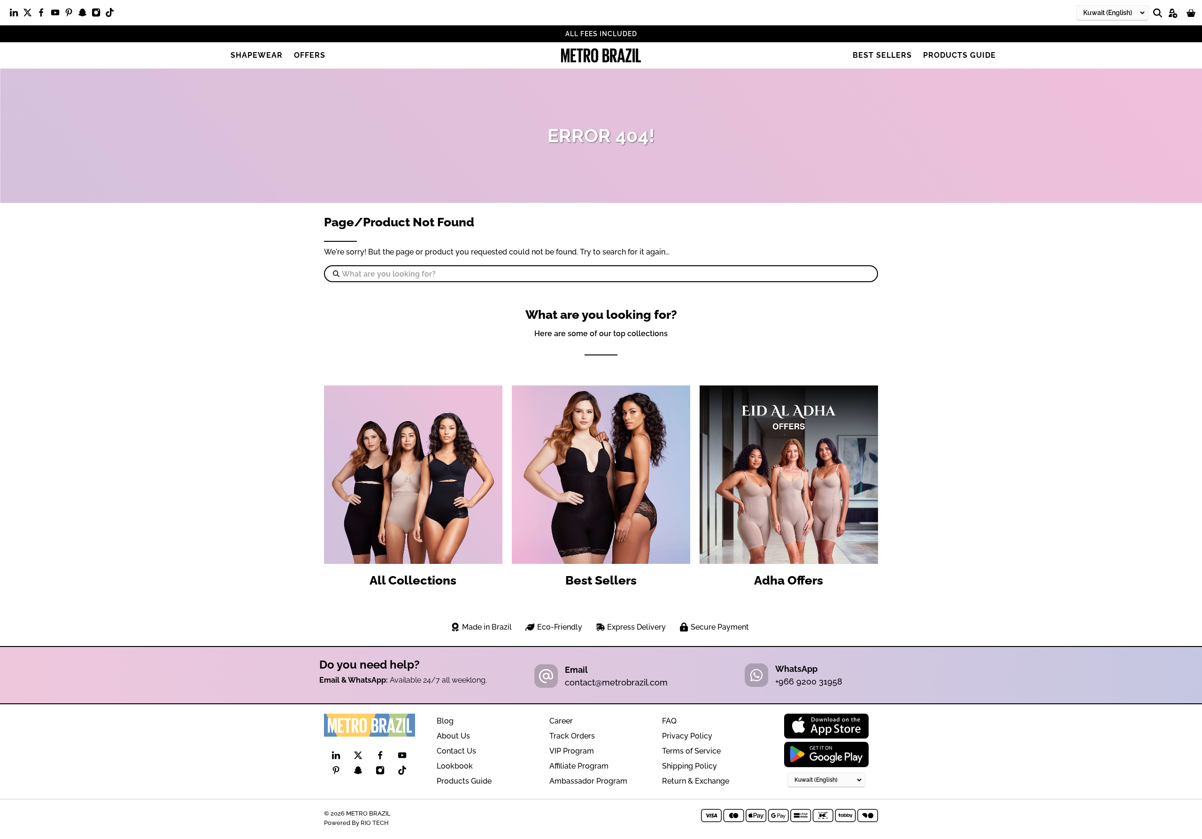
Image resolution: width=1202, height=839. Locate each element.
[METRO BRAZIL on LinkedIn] (16, 14)
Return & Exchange (695, 781)
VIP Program (571, 751)
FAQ (669, 720)
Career (561, 720)
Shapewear (257, 55)
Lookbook (455, 766)
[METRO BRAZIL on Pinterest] (71, 14)
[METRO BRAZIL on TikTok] (112, 14)
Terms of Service (691, 751)
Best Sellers (882, 55)
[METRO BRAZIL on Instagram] (98, 14)
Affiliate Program (579, 766)
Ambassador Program (588, 781)
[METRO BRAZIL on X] (30, 14)
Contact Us (456, 751)
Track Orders (572, 735)
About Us (453, 735)
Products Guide (959, 55)
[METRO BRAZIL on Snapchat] (85, 14)
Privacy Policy (687, 735)
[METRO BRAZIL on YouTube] (57, 14)
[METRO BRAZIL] (601, 55)
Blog (445, 720)
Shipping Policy (689, 766)
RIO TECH (375, 822)
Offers (309, 55)
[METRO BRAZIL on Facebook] (43, 14)
